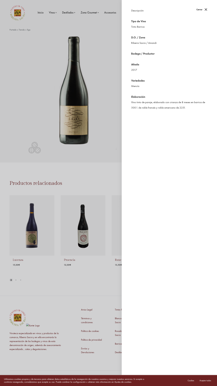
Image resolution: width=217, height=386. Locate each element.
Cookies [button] (191, 380)
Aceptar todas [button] (205, 380)
